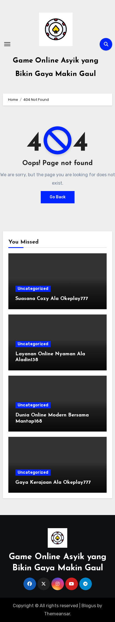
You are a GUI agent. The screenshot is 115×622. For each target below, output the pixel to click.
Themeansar (57, 613)
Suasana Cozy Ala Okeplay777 (51, 298)
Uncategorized (33, 288)
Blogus (89, 605)
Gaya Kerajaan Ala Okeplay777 (53, 482)
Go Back (58, 197)
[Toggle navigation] (7, 44)
